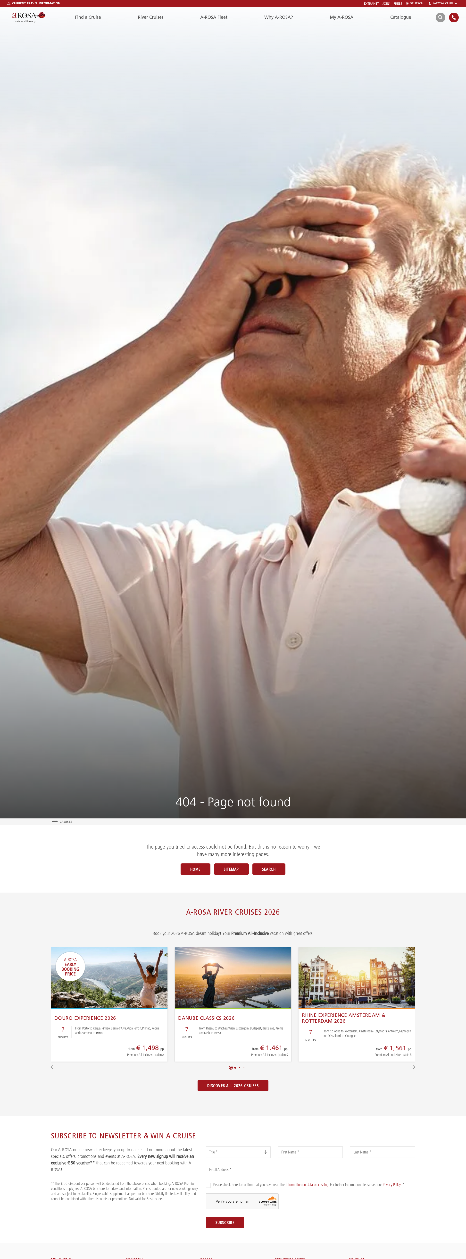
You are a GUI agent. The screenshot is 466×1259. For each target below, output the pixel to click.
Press (397, 3)
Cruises (66, 822)
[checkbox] (208, 1185)
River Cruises (150, 17)
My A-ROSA (341, 17)
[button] (231, 1068)
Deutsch (416, 3)
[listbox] (238, 1152)
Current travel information (36, 3)
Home (195, 869)
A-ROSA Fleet (213, 17)
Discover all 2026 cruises (233, 1085)
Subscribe (225, 1222)
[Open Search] (440, 17)
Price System (129, 1053)
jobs (386, 3)
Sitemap (231, 869)
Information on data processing (307, 1184)
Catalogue (400, 17)
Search (269, 869)
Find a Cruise (88, 17)
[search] (440, 17)
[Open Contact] (454, 17)
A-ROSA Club (443, 3)
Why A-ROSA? (278, 17)
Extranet (371, 3)
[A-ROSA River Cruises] (28, 17)
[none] (454, 17)
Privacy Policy (392, 1184)
